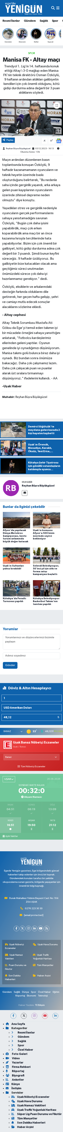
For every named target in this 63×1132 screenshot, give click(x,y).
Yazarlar (17, 1062)
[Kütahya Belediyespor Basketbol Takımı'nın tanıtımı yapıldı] (46, 588)
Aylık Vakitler (11, 836)
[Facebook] (16, 928)
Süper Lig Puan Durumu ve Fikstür (39, 1114)
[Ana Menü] (57, 8)
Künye (15, 1084)
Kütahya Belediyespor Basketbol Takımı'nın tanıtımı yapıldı (46, 601)
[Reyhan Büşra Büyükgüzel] (11, 488)
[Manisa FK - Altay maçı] (31, 117)
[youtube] (45, 1016)
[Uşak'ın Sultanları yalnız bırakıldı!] (16, 555)
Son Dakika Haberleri (13, 977)
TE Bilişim (40, 1005)
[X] (22, 928)
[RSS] (46, 928)
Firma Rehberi (20, 1066)
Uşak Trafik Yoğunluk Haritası (42, 957)
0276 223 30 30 (34, 908)
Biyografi (17, 1075)
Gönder (10, 665)
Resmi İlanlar (11, 20)
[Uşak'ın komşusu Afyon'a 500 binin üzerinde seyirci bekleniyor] (46, 520)
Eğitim (56, 992)
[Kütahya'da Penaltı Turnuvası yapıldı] (16, 588)
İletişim (16, 1088)
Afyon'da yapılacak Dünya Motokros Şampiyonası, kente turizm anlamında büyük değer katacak (15, 536)
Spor (55, 20)
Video (15, 1058)
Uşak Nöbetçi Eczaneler (14, 946)
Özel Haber (44, 992)
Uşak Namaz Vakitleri (14, 957)
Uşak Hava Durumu (48, 944)
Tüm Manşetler (45, 965)
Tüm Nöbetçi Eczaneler (33, 766)
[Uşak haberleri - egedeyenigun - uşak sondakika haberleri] (24, 8)
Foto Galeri (19, 1054)
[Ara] (53, 8)
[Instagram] (28, 928)
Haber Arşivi (44, 975)
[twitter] (24, 1016)
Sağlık (44, 20)
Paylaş (10, 140)
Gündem (30, 20)
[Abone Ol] (59, 140)
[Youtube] (40, 928)
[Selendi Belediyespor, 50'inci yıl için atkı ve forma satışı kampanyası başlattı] (46, 555)
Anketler (17, 1079)
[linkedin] (55, 1016)
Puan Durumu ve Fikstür (16, 967)
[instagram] (34, 1016)
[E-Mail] (24, 493)
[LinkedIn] (34, 928)
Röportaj (20, 995)
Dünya (25, 992)
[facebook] (13, 1016)
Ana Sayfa (18, 1024)
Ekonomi (31, 995)
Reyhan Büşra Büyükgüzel (18, 149)
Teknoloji (43, 995)
